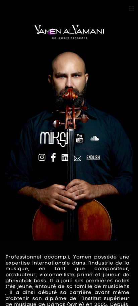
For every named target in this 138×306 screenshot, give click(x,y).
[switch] (131, 8)
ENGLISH (93, 158)
